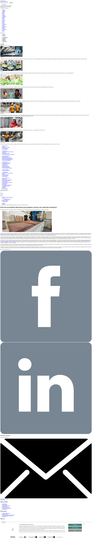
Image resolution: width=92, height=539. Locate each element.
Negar (75, 530)
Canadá (3, 14)
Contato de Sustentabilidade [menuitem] (6, 160)
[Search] (9, 7)
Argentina (3, 11)
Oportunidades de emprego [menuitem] (6, 162)
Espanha (3, 17)
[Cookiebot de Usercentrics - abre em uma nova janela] (13, 537)
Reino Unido (4, 29)
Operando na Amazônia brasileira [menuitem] (7, 159)
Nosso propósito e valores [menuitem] (6, 180)
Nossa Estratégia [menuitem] (4, 181)
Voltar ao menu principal (4, 190)
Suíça (3, 31)
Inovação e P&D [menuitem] (4, 149)
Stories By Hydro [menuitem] (5, 188)
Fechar (2, 193)
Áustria (3, 12)
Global (3, 9)
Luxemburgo (4, 24)
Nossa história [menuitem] (4, 184)
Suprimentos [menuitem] (4, 186)
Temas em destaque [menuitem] (5, 175)
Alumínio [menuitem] (4, 34)
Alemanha (3, 10)
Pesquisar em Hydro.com (4, 1)
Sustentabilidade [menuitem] (5, 37)
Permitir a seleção (75, 527)
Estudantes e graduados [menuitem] (5, 163)
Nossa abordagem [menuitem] (5, 156)
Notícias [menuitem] (3, 173)
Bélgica (3, 13)
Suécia (3, 30)
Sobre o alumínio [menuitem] (4, 148)
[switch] (35, 537)
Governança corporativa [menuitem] (6, 185)
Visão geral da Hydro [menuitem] (5, 174)
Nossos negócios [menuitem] (4, 183)
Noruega (3, 26)
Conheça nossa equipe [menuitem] (5, 166)
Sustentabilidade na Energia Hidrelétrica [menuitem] (8, 154)
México (3, 25)
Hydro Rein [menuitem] (4, 152)
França (3, 20)
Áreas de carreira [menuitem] (4, 165)
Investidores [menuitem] (4, 39)
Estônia (3, 18)
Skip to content (3, 0)
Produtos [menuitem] (3, 146)
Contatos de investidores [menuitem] (6, 170)
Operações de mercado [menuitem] (5, 153)
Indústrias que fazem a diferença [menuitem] (7, 179)
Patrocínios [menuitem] (4, 187)
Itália (3, 22)
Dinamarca (4, 15)
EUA (3, 19)
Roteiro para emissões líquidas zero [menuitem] (7, 158)
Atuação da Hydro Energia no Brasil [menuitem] (7, 151)
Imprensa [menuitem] (4, 40)
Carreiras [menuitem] (4, 38)
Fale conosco (4, 4)
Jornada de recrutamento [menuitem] (6, 167)
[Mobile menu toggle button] (3, 43)
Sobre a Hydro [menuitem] (5, 41)
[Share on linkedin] (46, 433)
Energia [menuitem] (4, 35)
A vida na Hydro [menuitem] (4, 164)
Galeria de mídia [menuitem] (4, 176)
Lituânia (3, 23)
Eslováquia (4, 16)
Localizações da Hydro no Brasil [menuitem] (7, 182)
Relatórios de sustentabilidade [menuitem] (6, 157)
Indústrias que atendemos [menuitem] (6, 147)
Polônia (3, 27)
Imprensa (1, 195)
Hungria (3, 21)
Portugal (3, 28)
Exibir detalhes (59, 537)
